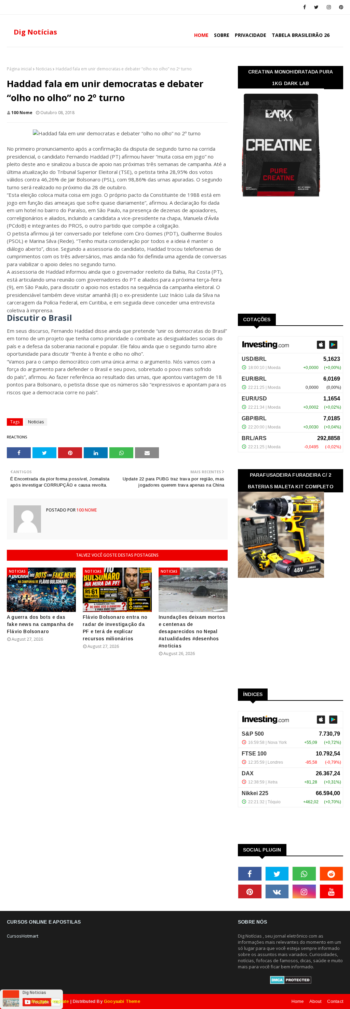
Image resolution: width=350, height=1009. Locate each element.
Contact (335, 1001)
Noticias (44, 69)
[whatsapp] (304, 874)
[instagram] (328, 7)
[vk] (277, 891)
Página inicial (19, 69)
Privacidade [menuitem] (250, 35)
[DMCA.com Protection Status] (290, 982)
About (315, 1001)
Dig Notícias (35, 32)
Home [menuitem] (201, 35)
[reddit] (332, 874)
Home (298, 1001)
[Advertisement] (289, 257)
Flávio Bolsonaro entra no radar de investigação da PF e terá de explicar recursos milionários (115, 627)
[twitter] (316, 7)
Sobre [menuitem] (221, 35)
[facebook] (304, 7)
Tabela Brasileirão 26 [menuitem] (300, 35)
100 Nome (21, 112)
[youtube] (332, 891)
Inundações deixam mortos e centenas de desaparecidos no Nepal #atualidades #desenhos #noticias (192, 631)
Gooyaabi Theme (122, 1001)
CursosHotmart (22, 936)
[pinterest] (340, 7)
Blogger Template (50, 1001)
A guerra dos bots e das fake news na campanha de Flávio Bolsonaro (40, 624)
